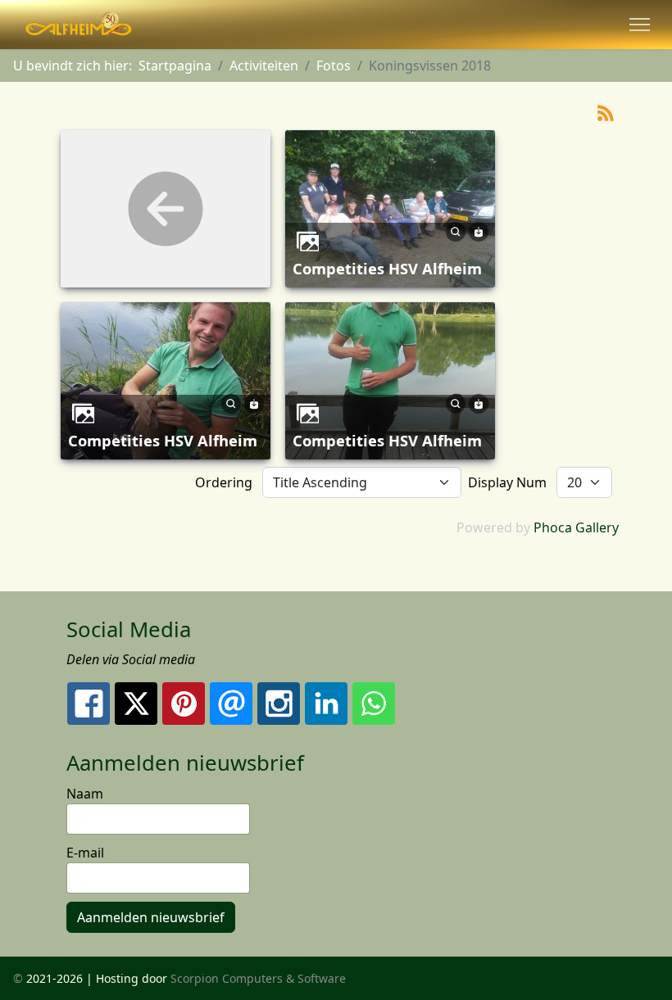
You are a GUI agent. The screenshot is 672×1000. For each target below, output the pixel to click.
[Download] (478, 230)
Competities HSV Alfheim (387, 268)
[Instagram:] (278, 703)
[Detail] (455, 230)
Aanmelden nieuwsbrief (151, 917)
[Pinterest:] (183, 703)
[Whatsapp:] (373, 703)
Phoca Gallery (576, 527)
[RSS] (606, 111)
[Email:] (231, 703)
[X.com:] (136, 703)
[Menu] (639, 24)
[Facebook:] (88, 703)
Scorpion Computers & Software (258, 978)
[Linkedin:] (326, 703)
